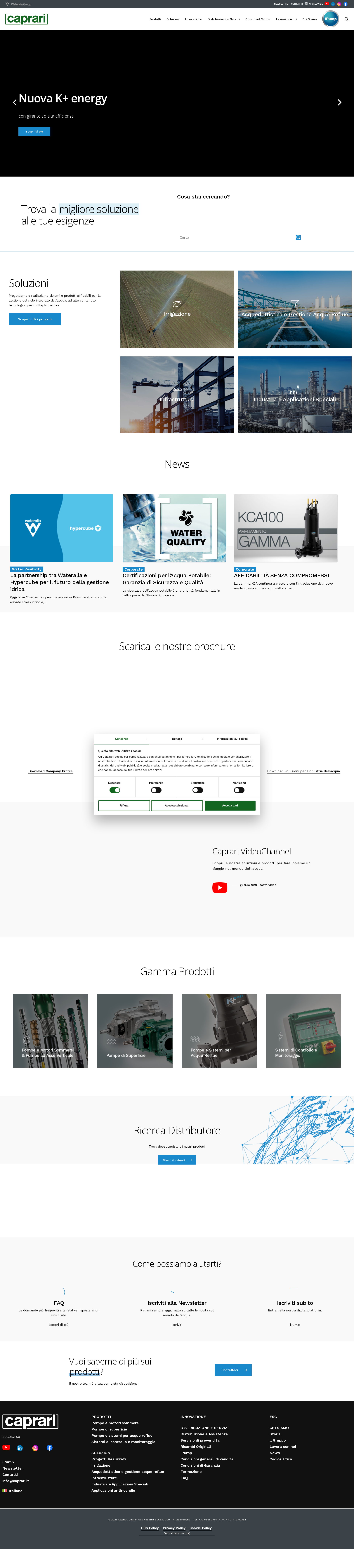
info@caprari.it (15, 1481)
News (275, 1453)
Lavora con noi (283, 1446)
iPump (8, 1462)
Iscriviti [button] (177, 1325)
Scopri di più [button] (59, 1325)
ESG (273, 1416)
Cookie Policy (201, 1528)
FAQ (184, 1478)
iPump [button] (295, 1325)
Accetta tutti (230, 805)
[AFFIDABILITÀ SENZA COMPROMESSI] (286, 542)
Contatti (10, 1474)
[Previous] (7, 102)
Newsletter (12, 1468)
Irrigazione (100, 1465)
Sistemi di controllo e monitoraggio (123, 1442)
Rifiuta (124, 805)
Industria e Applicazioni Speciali (119, 1484)
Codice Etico (281, 1459)
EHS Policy (150, 1528)
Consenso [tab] (121, 738)
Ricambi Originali (196, 1446)
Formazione (191, 1471)
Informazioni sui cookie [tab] (232, 738)
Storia (275, 1434)
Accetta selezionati (177, 805)
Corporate (133, 569)
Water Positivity (26, 569)
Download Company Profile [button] (50, 771)
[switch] (156, 790)
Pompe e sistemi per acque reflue (121, 1435)
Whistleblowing (177, 1533)
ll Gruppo (278, 1440)
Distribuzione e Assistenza (204, 1434)
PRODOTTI (101, 1416)
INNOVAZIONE (193, 1416)
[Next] (346, 102)
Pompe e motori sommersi (115, 1423)
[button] (35, 319)
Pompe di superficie (109, 1429)
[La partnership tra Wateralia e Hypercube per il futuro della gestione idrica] (61, 549)
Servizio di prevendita (200, 1440)
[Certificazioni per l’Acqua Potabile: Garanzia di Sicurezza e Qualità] (174, 546)
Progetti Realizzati (108, 1459)
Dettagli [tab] (177, 738)
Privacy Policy (174, 1528)
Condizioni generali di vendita (207, 1459)
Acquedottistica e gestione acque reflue (127, 1471)
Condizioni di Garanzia (200, 1465)
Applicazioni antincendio (113, 1490)
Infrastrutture (104, 1478)
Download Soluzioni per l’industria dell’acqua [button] (303, 771)
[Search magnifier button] (298, 237)
